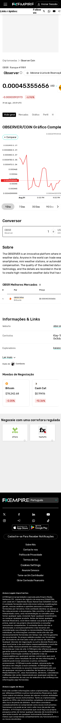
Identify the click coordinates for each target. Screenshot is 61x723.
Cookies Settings (31, 565)
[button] (5, 4)
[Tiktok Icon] (52, 521)
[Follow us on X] (44, 11)
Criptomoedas (10, 60)
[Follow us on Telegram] (59, 11)
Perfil (45, 114)
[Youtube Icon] (52, 514)
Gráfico (35, 114)
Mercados (23, 114)
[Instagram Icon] (9, 521)
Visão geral (9, 114)
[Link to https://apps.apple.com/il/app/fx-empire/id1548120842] (20, 527)
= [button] (53, 231)
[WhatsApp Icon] (38, 521)
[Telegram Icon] (23, 521)
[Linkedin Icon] (38, 514)
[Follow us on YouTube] (54, 11)
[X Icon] (9, 514)
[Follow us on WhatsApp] (49, 11)
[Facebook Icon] (23, 514)
